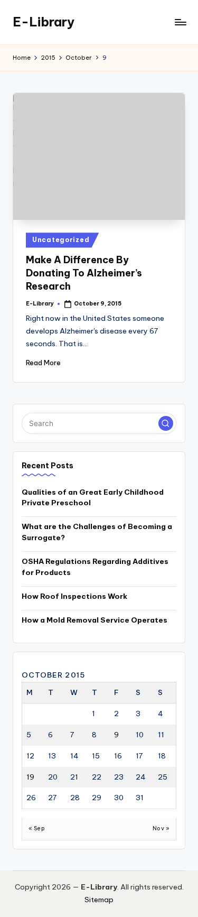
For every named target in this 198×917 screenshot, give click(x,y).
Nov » (161, 828)
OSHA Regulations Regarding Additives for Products (95, 567)
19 (30, 777)
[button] (165, 423)
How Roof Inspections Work (74, 596)
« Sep (37, 828)
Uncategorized (60, 240)
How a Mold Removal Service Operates (94, 620)
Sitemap (99, 899)
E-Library (43, 22)
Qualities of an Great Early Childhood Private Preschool (93, 497)
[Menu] (180, 22)
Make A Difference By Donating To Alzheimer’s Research (84, 273)
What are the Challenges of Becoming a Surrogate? (97, 532)
